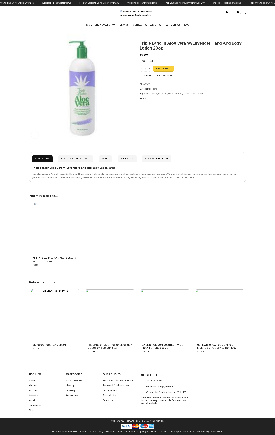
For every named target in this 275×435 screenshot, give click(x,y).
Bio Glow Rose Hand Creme (50, 344)
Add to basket (163, 68)
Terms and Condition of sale (116, 385)
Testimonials (35, 405)
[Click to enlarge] (35, 134)
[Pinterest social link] (155, 99)
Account (33, 390)
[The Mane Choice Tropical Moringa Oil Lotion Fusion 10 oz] (110, 314)
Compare (33, 395)
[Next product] (148, 36)
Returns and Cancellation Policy (118, 380)
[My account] (231, 13)
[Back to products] (145, 36)
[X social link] (151, 99)
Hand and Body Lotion (179, 93)
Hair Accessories (74, 380)
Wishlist (32, 400)
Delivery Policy (110, 390)
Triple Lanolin (197, 93)
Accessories (72, 395)
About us (33, 385)
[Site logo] (138, 13)
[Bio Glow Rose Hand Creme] (55, 314)
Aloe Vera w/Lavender (156, 93)
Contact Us (108, 400)
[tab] (42, 158)
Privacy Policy (109, 395)
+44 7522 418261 (154, 380)
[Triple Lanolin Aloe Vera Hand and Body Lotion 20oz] (55, 228)
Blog (31, 410)
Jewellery (70, 390)
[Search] (30, 13)
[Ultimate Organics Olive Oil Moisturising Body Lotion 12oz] (220, 314)
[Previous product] (141, 36)
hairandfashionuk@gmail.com (159, 386)
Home (32, 380)
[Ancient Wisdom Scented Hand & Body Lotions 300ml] (165, 314)
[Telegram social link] (162, 99)
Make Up (70, 385)
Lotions (153, 89)
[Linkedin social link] (158, 99)
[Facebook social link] (148, 99)
